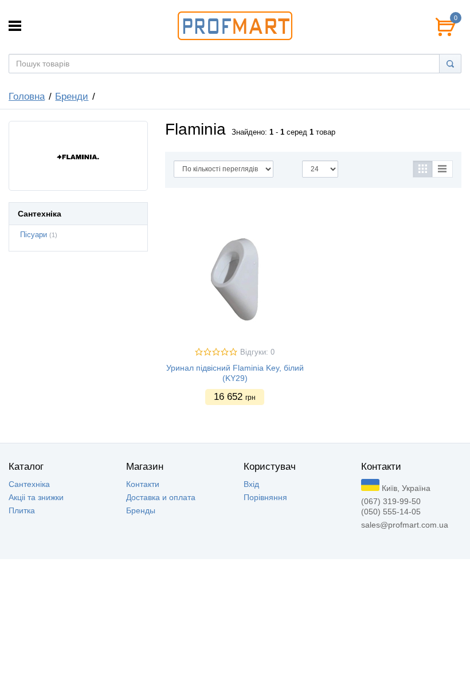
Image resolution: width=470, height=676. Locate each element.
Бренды (140, 510)
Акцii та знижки (36, 497)
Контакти (142, 484)
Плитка (22, 510)
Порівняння (265, 497)
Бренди (71, 96)
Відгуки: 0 (257, 352)
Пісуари (33, 235)
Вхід (251, 484)
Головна (27, 96)
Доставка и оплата (160, 497)
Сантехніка (29, 484)
